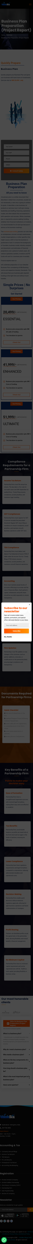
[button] (4, 1240)
